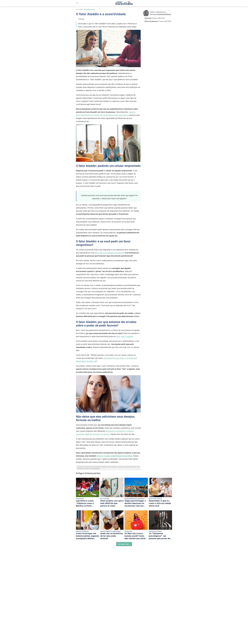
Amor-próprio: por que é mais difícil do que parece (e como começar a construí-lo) (112, 503)
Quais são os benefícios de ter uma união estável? (111, 536)
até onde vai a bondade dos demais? (109, 253)
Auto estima (104, 498)
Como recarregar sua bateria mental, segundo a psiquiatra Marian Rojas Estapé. (87, 536)
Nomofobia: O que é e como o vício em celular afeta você (160, 503)
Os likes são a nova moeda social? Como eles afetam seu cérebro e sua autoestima (136, 536)
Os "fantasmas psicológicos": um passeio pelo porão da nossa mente (159, 536)
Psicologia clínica (155, 498)
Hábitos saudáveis (82, 531)
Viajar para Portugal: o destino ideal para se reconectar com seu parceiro (135, 503)
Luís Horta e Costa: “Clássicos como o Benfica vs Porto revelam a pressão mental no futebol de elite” (86, 503)
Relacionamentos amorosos (134, 498)
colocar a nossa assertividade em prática (114, 456)
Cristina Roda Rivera (164, 14)
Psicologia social (89, 9)
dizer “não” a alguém (124, 336)
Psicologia (79, 9)
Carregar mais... (124, 544)
